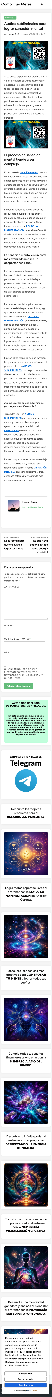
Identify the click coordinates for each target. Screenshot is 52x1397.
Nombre (10, 625)
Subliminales (10, 18)
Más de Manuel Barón (32, 507)
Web (6, 652)
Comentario (12, 587)
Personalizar (25, 1373)
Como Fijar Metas (16, 4)
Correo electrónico (18, 639)
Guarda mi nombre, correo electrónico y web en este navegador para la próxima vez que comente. (23, 673)
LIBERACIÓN (11, 430)
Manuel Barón (14, 34)
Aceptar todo (25, 1385)
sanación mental (29, 172)
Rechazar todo (25, 1379)
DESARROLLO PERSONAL (25, 817)
